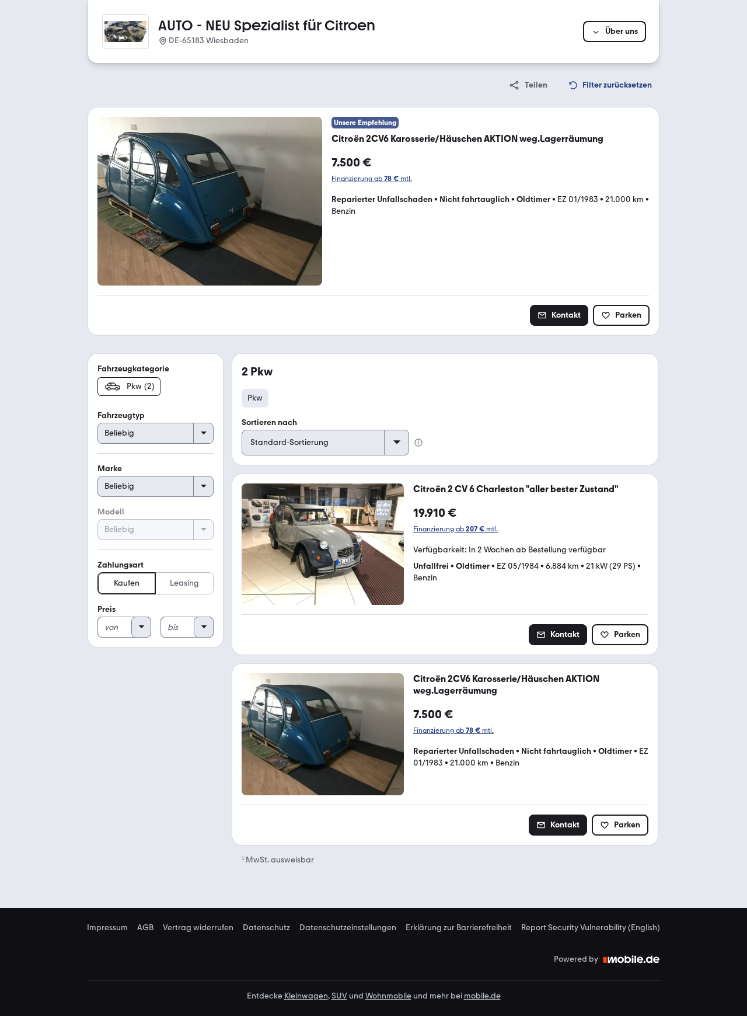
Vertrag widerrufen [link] (198, 928)
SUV (339, 996)
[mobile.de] (631, 959)
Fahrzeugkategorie (133, 369)
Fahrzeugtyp (121, 415)
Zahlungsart (120, 565)
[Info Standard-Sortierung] (418, 442)
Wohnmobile (388, 996)
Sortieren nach (269, 422)
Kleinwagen (306, 996)
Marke (109, 469)
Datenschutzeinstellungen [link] (347, 928)
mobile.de (482, 996)
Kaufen (126, 583)
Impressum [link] (107, 928)
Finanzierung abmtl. (371, 179)
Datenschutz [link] (266, 928)
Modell (110, 512)
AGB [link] (145, 928)
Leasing (184, 583)
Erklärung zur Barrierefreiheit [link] (459, 928)
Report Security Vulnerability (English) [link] (590, 928)
